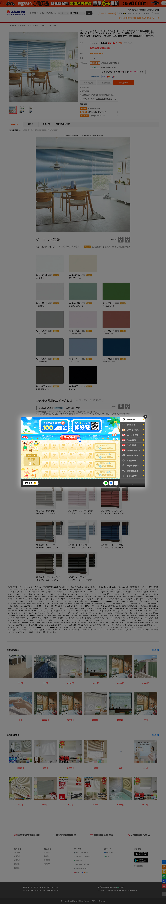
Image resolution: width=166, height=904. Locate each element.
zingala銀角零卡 (133, 465)
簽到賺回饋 (131, 419)
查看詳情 (28, 483)
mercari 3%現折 (130, 435)
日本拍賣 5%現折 (130, 430)
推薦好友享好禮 (132, 455)
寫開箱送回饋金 (132, 471)
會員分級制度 (132, 476)
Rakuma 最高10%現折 (132, 450)
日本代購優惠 (129, 445)
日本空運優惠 (132, 460)
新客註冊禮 (131, 424)
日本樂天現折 (129, 440)
